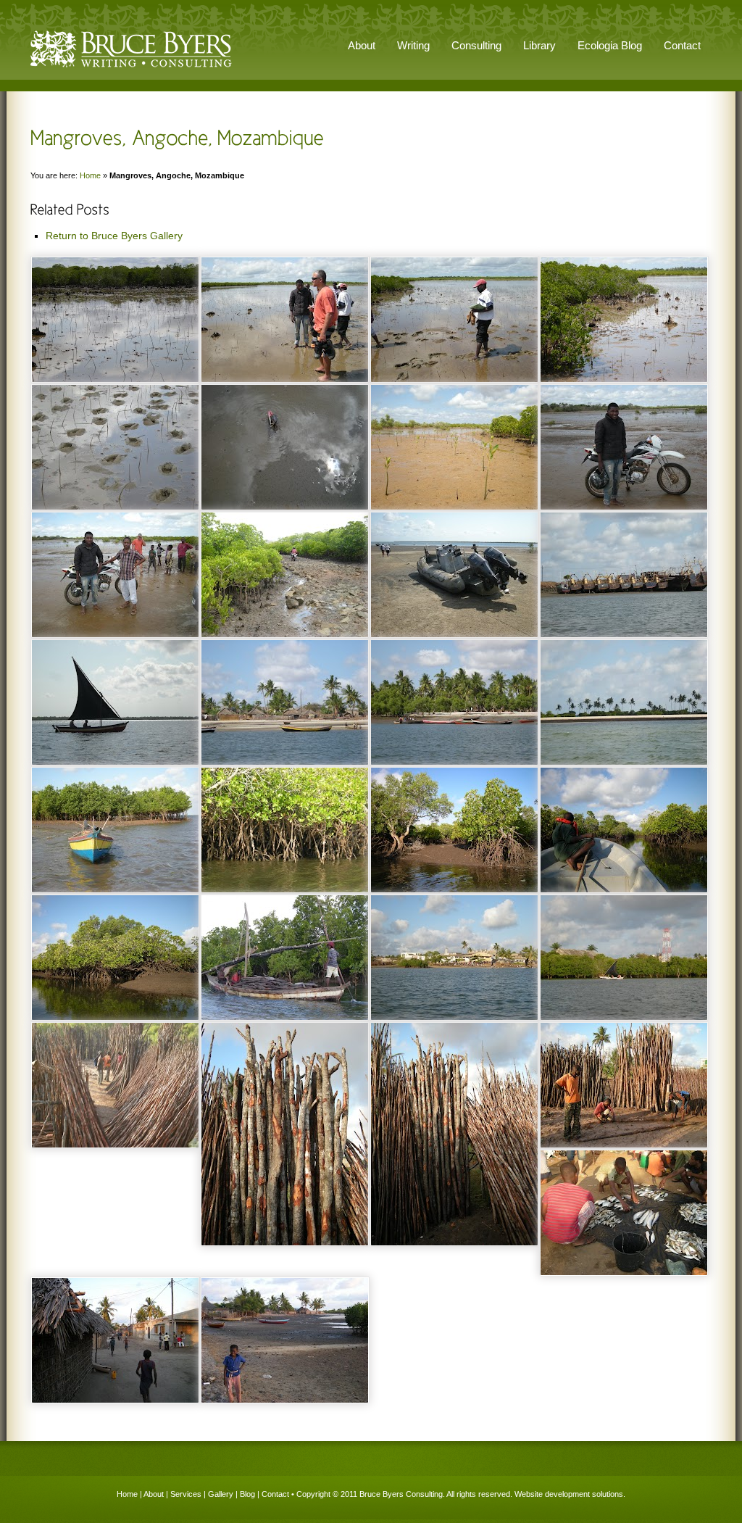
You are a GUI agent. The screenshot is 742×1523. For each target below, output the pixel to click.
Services (185, 1494)
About (153, 1494)
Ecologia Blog (610, 45)
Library (539, 45)
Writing (413, 45)
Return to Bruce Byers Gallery (114, 235)
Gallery (220, 1494)
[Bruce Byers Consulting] (131, 68)
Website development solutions (568, 1494)
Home (90, 175)
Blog (247, 1494)
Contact (682, 45)
